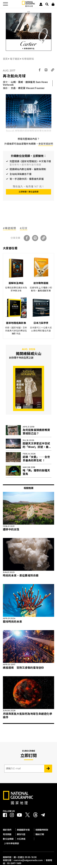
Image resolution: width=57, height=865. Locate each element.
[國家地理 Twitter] (27, 815)
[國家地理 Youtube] (19, 815)
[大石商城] (53, 4)
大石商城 (21, 839)
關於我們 (7, 830)
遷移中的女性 (11, 529)
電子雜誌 (15, 58)
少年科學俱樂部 (11, 843)
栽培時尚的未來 (12, 621)
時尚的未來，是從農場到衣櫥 (20, 575)
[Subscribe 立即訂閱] (48, 769)
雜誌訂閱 (39, 834)
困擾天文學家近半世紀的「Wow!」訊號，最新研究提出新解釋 (37, 447)
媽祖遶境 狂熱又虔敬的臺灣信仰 (23, 667)
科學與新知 (28, 58)
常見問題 (7, 834)
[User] (40, 4)
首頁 (5, 58)
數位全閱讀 (8, 839)
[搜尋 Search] (46, 4)
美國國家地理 (23, 830)
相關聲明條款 (41, 830)
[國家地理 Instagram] (12, 815)
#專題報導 (9, 228)
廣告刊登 (21, 834)
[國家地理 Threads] (35, 815)
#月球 (23, 228)
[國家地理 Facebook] (5, 815)
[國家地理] (28, 6)
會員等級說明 (45, 143)
